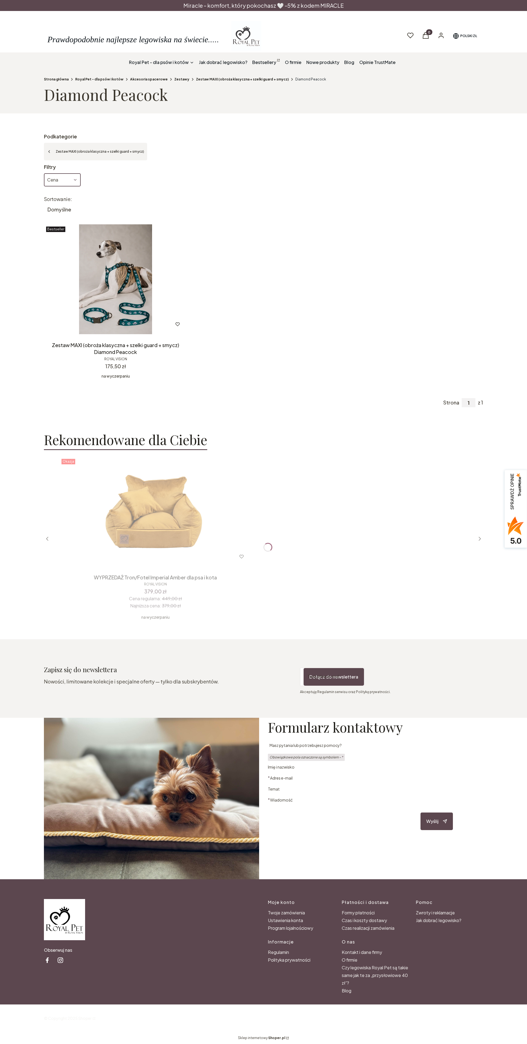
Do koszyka (144, 556)
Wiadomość (281, 799)
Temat (274, 788)
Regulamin (278, 952)
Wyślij (432, 821)
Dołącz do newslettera (333, 677)
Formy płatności (358, 912)
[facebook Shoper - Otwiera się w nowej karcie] (47, 960)
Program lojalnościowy (290, 928)
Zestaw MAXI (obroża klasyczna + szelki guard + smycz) (242, 79)
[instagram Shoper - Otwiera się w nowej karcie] (60, 960)
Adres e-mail (281, 777)
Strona (451, 402)
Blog (346, 990)
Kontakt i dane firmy (362, 952)
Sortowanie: (58, 199)
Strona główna (56, 79)
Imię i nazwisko (281, 766)
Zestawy (181, 79)
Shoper (85, 1018)
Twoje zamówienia (286, 912)
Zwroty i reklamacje (435, 912)
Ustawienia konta (285, 920)
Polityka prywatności (289, 960)
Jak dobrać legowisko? (438, 920)
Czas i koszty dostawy (364, 920)
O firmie (349, 960)
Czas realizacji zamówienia (368, 928)
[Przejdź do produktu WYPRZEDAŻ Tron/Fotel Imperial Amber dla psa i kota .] (155, 511)
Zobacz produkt (108, 324)
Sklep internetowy (261, 1038)
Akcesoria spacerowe (149, 79)
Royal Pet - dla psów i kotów (99, 79)
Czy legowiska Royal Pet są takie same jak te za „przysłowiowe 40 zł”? (375, 975)
